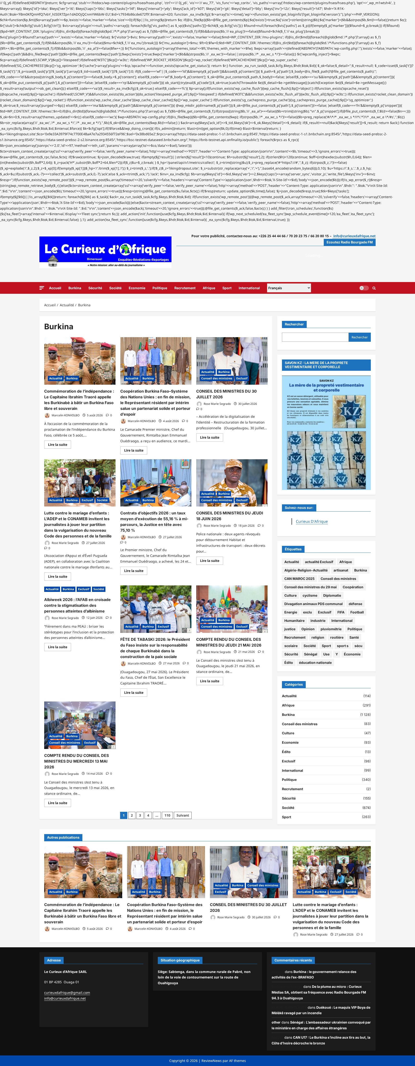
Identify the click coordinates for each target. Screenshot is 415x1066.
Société (115, 288)
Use (326, 654)
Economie (137, 288)
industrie (318, 620)
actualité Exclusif (319, 562)
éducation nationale (315, 662)
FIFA (340, 612)
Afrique (209, 288)
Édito (288, 662)
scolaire (291, 646)
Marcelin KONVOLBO (65, 415)
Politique (160, 288)
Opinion (308, 629)
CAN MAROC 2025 (299, 579)
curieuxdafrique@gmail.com (67, 992)
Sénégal (310, 654)
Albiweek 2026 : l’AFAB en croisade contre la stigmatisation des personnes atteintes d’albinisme (77, 605)
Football (357, 612)
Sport (227, 288)
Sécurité (95, 288)
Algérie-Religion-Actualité (306, 570)
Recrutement (184, 288)
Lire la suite (59, 445)
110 (167, 815)
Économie (352, 654)
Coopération (353, 587)
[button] (41, 288)
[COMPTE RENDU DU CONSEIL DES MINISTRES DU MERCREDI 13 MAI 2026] (80, 725)
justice (289, 629)
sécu (358, 646)
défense (355, 604)
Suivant (183, 815)
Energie (290, 612)
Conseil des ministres (216, 378)
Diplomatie (332, 595)
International (249, 288)
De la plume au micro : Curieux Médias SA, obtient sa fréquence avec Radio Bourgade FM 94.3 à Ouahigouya (319, 992)
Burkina (74, 288)
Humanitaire (294, 620)
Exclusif (242, 378)
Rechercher (294, 324)
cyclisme (310, 595)
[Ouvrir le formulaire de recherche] (374, 287)
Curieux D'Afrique (312, 521)
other (276, 1022)
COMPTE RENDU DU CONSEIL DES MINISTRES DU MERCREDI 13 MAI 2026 (76, 761)
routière (336, 637)
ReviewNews (211, 1060)
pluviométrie (331, 629)
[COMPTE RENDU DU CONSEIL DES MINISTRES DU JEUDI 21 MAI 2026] (232, 609)
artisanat (341, 570)
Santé (354, 637)
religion (317, 637)
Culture (290, 595)
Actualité (55, 378)
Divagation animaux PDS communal (313, 604)
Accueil (55, 288)
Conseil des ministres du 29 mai (310, 587)
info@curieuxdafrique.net (65, 998)
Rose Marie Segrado (217, 404)
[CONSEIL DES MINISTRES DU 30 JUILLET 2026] (232, 361)
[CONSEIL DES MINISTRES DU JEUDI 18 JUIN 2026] (232, 483)
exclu (307, 612)
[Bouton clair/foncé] (364, 287)
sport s (342, 646)
